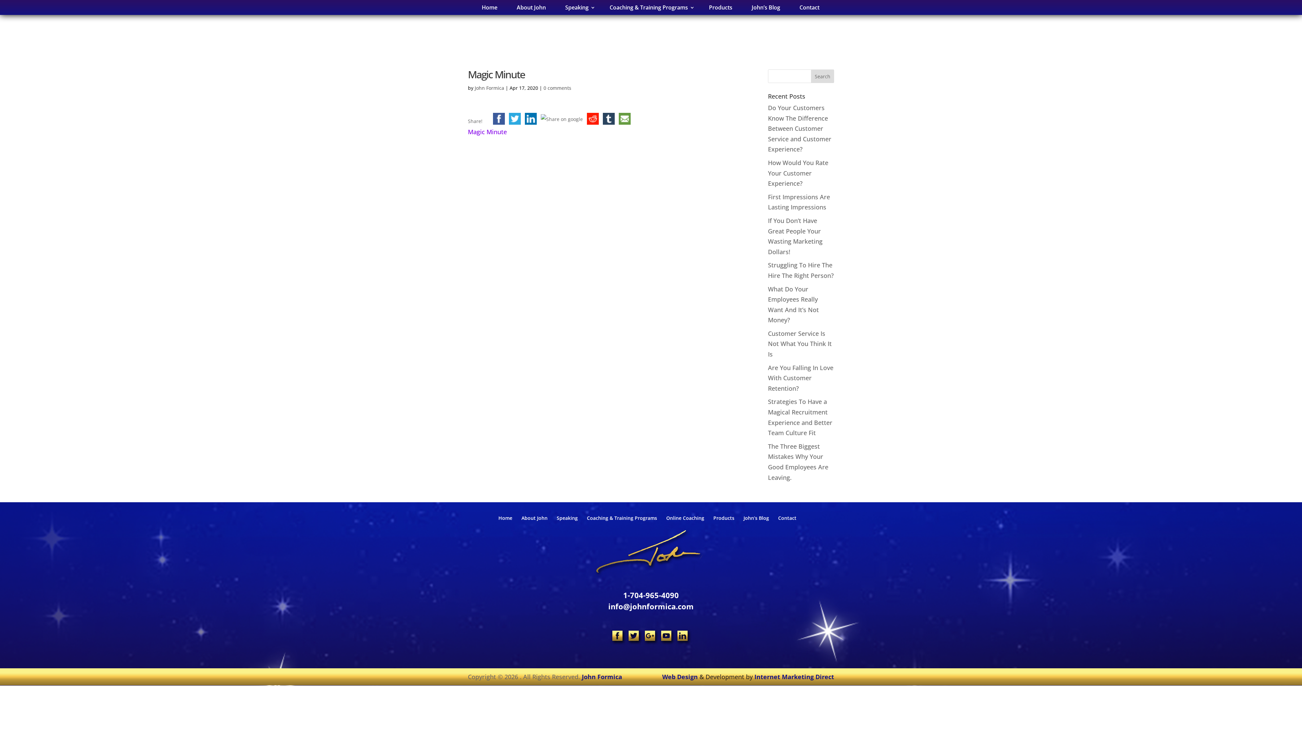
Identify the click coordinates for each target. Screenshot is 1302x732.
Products (720, 7)
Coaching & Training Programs (622, 518)
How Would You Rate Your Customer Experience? (798, 173)
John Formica (489, 88)
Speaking (567, 518)
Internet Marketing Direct (794, 677)
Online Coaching (685, 518)
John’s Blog (766, 7)
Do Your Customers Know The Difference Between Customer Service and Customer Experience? (799, 128)
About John (531, 7)
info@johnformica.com (651, 606)
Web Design (680, 677)
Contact (810, 7)
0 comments (557, 88)
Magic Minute (487, 132)
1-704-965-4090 (651, 595)
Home (489, 7)
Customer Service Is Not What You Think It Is (800, 343)
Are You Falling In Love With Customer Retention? (800, 378)
